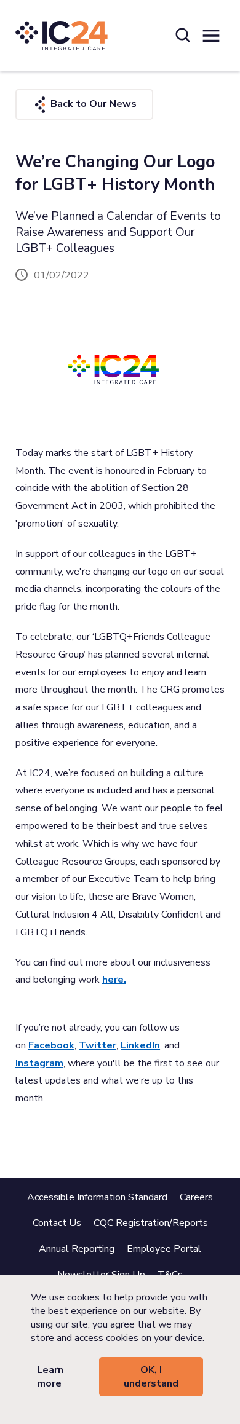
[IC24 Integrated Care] (61, 35)
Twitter (97, 1045)
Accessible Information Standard (97, 1197)
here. (114, 979)
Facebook (51, 1045)
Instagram (39, 1063)
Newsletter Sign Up (101, 1274)
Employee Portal (164, 1249)
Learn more (50, 1376)
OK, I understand (151, 1376)
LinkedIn (140, 1045)
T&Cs (170, 1274)
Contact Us (57, 1223)
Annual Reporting (76, 1249)
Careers (196, 1197)
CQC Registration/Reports (151, 1223)
